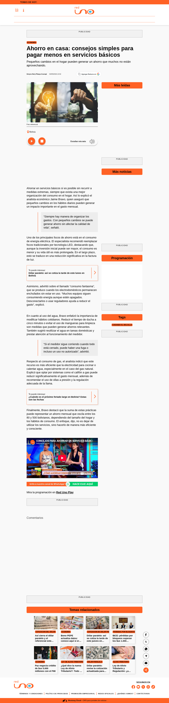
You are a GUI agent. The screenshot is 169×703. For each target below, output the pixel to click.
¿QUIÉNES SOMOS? (125, 694)
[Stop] (42, 141)
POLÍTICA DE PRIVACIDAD (57, 694)
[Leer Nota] (31, 141)
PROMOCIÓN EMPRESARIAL (83, 694)
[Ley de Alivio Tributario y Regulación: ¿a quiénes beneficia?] (123, 652)
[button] (17, 10)
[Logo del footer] (24, 684)
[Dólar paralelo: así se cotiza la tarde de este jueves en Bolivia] (97, 622)
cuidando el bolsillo (122, 325)
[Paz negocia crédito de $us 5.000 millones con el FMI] (45, 652)
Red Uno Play (64, 492)
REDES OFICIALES (106, 694)
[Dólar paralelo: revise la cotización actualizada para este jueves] (97, 652)
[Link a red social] (133, 687)
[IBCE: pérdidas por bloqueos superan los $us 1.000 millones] (123, 622)
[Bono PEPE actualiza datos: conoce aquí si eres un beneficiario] (71, 622)
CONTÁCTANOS (143, 694)
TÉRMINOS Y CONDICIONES (31, 694)
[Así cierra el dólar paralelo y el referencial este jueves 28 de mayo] (45, 622)
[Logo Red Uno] (84, 10)
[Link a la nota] (95, 273)
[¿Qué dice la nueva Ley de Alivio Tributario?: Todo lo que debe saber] (71, 652)
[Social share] (146, 670)
